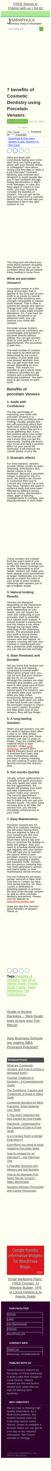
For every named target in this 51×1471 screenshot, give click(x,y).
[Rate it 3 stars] (12, 127)
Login (10, 1319)
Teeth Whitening (21, 989)
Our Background (17, 1323)
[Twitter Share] (15, 150)
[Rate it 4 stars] (13, 127)
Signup (11, 1314)
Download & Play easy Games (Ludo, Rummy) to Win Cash (23, 141)
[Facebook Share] (9, 150)
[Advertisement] (25, 58)
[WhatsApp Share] (27, 150)
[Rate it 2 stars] (10, 127)
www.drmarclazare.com (21, 901)
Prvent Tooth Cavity (22, 985)
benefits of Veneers (19, 978)
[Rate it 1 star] (8, 127)
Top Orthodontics (18, 992)
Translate (20, 134)
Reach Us (13, 1349)
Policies (12, 1328)
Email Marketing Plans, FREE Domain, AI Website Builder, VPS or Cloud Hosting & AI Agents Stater (25, 1287)
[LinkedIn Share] (21, 150)
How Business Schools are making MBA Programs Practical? (25, 1042)
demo (39, 1271)
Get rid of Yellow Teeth (21, 981)
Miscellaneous (17, 121)
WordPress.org (16, 1333)
